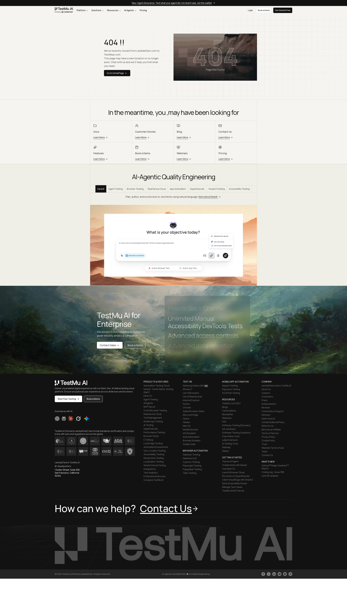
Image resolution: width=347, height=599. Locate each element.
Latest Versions (230, 439)
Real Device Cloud (157, 188)
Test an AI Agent (230, 461)
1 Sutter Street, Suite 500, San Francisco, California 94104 (67, 472)
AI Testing (148, 425)
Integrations (150, 468)
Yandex (186, 422)
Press (265, 400)
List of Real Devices (192, 396)
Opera (186, 418)
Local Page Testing (153, 443)
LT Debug (148, 439)
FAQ (224, 421)
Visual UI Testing (216, 188)
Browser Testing (135, 188)
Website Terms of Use (273, 447)
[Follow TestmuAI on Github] (285, 574)
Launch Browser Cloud (233, 472)
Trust (264, 444)
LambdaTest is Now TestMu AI (276, 385)
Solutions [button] (96, 10)
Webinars (227, 418)
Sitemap (226, 447)
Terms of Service (270, 433)
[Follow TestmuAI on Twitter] (269, 574)
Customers (267, 396)
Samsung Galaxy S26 (193, 385)
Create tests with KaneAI (234, 465)
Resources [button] (113, 10)
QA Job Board (229, 428)
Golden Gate (189, 444)
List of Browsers (191, 392)
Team (264, 451)
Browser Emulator (192, 440)
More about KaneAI (208, 196)
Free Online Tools (231, 436)
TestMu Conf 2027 (231, 403)
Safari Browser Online (193, 411)
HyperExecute (197, 188)
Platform (81, 10)
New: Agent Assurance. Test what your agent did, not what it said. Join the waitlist (172, 2)
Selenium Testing (191, 454)
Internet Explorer (191, 400)
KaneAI (100, 188)
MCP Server (149, 406)
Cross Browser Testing (155, 410)
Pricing (143, 10)
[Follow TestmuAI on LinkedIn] (274, 574)
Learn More (99, 137)
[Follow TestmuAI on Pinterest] (290, 574)
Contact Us (267, 455)
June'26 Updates (270, 475)
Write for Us (268, 425)
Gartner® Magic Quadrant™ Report (275, 467)
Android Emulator (191, 436)
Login (250, 10)
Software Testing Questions (236, 432)
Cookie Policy (268, 440)
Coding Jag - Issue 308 (273, 472)
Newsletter (227, 414)
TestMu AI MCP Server (233, 490)
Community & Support (272, 411)
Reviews (266, 407)
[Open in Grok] (78, 418)
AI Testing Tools (230, 443)
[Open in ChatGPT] (57, 418)
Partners (266, 414)
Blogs (225, 407)
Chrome (187, 407)
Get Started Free (282, 10)
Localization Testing (154, 461)
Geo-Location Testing (155, 450)
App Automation (178, 188)
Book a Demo (135, 345)
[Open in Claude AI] (70, 418)
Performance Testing (154, 432)
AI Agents (129, 10)
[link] (64, 10)
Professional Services (155, 476)
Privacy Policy (268, 436)
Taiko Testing (189, 472)
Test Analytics (151, 472)
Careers (266, 392)
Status (225, 450)
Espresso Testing (231, 389)
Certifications (229, 410)
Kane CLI (148, 395)
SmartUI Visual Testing (155, 465)
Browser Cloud (151, 436)
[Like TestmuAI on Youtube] (279, 574)
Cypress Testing (191, 461)
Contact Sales (108, 345)
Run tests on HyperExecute (235, 476)
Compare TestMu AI (153, 479)
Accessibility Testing (239, 188)
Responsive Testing (154, 458)
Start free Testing (67, 398)
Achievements (269, 403)
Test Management (153, 417)
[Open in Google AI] (86, 418)
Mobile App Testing (153, 421)
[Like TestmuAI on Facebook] (263, 574)
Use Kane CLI (228, 468)
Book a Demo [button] (264, 10)
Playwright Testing (192, 465)
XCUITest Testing (231, 392)
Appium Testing (230, 385)
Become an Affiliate (271, 429)
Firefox (186, 403)
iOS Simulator (189, 433)
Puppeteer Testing (192, 469)
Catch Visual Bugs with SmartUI (237, 479)
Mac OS (186, 425)
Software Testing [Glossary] (236, 425)
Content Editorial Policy (273, 422)
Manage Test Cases (232, 487)
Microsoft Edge (190, 414)
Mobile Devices (190, 429)
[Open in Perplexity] (63, 418)
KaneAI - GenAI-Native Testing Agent (158, 391)
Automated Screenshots (156, 447)
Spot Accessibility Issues (234, 483)
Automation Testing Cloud (156, 385)
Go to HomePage (115, 73)
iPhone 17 (187, 389)
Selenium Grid (189, 458)
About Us (266, 389)
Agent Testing (115, 188)
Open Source (268, 418)
